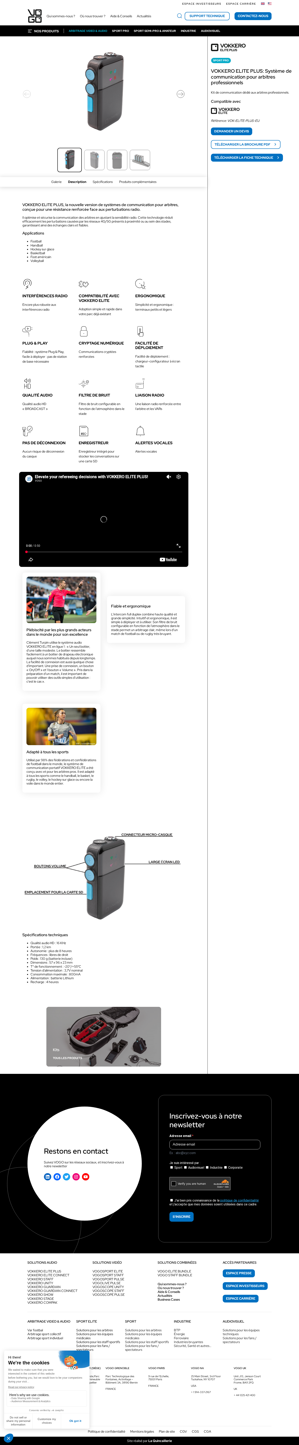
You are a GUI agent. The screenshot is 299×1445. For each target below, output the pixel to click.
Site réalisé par (149, 1441)
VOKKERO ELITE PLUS (44, 1271)
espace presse (239, 1273)
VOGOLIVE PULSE (107, 1283)
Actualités (165, 1296)
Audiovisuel (196, 1167)
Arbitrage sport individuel (45, 1338)
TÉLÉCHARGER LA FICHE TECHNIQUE (244, 158)
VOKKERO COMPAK (42, 1302)
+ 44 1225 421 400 (244, 1395)
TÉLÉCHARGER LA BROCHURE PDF (243, 144)
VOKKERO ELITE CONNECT (48, 1275)
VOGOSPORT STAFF (108, 1275)
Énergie (179, 1334)
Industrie (216, 1167)
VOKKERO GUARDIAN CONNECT (52, 1291)
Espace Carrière (241, 3)
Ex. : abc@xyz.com (182, 1153)
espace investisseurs (245, 1286)
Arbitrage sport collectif (44, 1334)
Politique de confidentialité (106, 1431)
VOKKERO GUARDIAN (44, 1287)
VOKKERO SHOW (40, 1295)
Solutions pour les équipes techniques (241, 1332)
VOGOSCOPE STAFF (108, 1291)
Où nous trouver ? (171, 1288)
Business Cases (169, 1299)
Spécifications (103, 182)
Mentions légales (142, 1431)
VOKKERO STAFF (40, 1279)
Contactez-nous (253, 16)
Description (77, 182)
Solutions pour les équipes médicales (94, 1336)
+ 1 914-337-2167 (201, 1392)
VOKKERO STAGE (40, 1299)
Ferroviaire (181, 1338)
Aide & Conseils (169, 1292)
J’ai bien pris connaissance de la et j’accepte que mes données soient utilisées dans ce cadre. (214, 1202)
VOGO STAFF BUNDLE (175, 1275)
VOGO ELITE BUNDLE (174, 1271)
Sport (178, 1167)
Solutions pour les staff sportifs (98, 1342)
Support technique (207, 16)
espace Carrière (240, 1298)
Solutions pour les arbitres (94, 1330)
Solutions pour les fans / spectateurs (93, 1348)
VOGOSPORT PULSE (108, 1279)
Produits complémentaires (137, 182)
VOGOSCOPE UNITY (108, 1287)
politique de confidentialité (239, 1200)
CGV (183, 1431)
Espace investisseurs (201, 3)
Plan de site (167, 1431)
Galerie (56, 182)
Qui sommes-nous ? (172, 1284)
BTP (177, 1330)
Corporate (235, 1167)
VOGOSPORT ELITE (108, 1271)
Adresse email (180, 1136)
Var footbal (35, 1330)
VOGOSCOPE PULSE (109, 1295)
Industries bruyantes (188, 1342)
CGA (207, 1431)
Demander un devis (231, 131)
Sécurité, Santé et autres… (192, 1346)
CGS (195, 1431)
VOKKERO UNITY (40, 1283)
